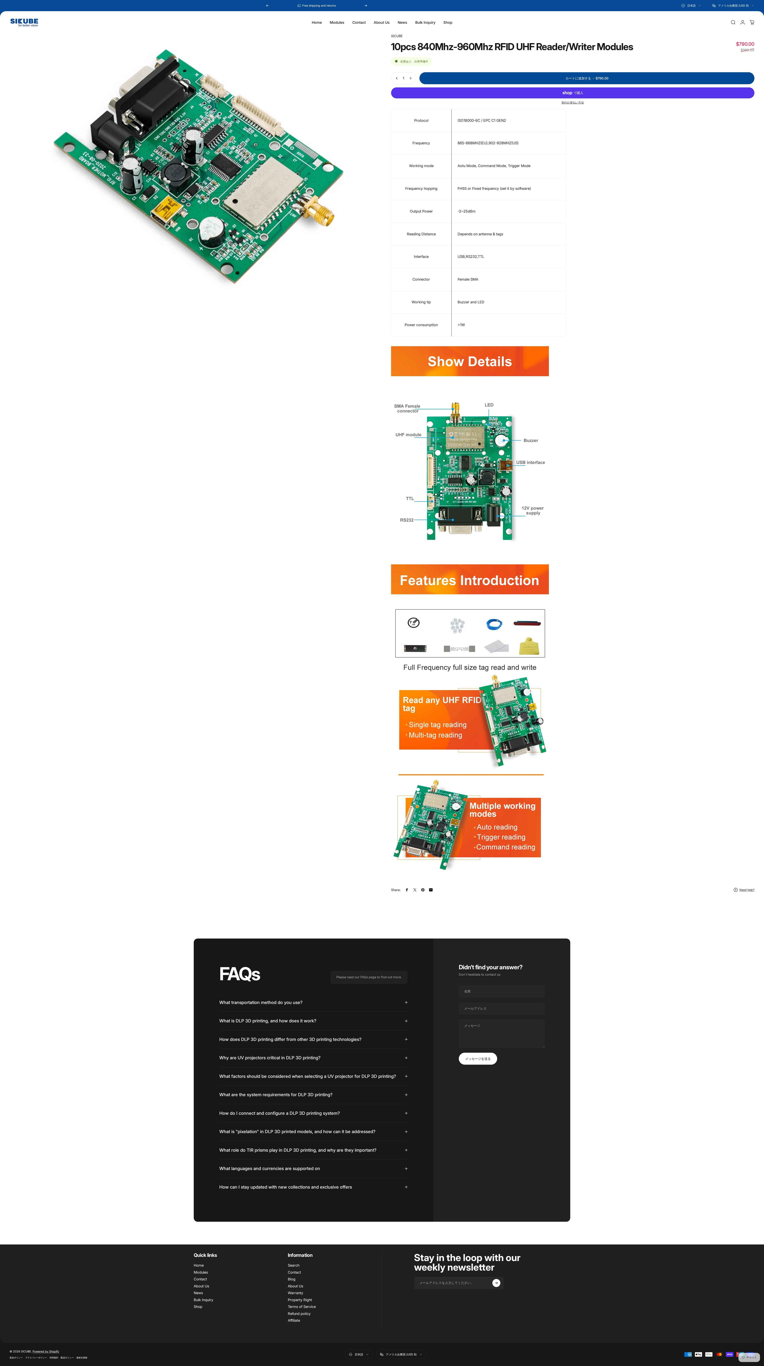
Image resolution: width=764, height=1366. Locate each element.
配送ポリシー (67, 1357)
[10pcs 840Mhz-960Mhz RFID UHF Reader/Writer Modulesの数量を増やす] (411, 78)
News (198, 1293)
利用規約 (54, 1357)
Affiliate (294, 1320)
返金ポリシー (16, 1357)
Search (293, 1265)
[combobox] (691, 5)
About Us (201, 1286)
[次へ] (365, 5)
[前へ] (267, 5)
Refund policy (299, 1314)
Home (199, 1265)
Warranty (295, 1293)
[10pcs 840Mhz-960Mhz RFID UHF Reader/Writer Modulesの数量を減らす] (395, 78)
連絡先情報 (81, 1357)
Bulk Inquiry (203, 1300)
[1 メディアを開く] (191, 173)
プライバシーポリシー (36, 1357)
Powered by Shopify (46, 1351)
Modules (201, 1272)
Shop (198, 1307)
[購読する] (496, 1283)
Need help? (746, 889)
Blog (291, 1279)
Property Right (300, 1300)
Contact (200, 1279)
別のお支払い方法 (572, 102)
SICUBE (397, 36)
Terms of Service (302, 1307)
